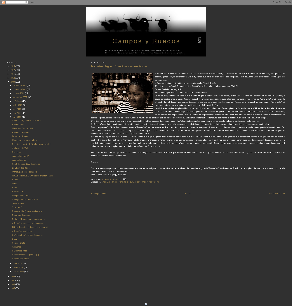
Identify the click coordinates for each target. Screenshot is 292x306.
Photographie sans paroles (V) (25, 255)
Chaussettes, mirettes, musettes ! (27, 120)
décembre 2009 (20, 85)
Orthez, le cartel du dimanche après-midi (30, 227)
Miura (14, 184)
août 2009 (17, 101)
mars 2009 (18, 263)
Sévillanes (16, 152)
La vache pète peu (20, 136)
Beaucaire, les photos (21, 215)
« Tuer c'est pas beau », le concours (28, 223)
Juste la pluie (18, 203)
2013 (12, 66)
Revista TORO (18, 191)
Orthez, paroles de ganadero (24, 172)
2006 (12, 284)
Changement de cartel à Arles (25, 199)
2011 (12, 74)
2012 (12, 70)
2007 (12, 280)
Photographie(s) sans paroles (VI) (27, 211)
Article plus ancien (276, 193)
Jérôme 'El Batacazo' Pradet (133, 182)
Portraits (154, 182)
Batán (14, 239)
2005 (12, 288)
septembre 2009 (20, 97)
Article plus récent (99, 193)
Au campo (16, 247)
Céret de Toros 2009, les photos (26, 164)
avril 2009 (17, 117)
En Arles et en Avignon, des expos (27, 235)
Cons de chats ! (19, 243)
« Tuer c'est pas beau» (22, 231)
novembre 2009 (20, 89)
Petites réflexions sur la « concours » (28, 219)
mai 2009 (17, 113)
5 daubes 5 (17, 207)
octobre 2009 (19, 93)
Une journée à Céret (21, 195)
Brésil (105, 182)
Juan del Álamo (19, 160)
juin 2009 (17, 109)
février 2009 (18, 267)
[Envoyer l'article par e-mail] (124, 179)
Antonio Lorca (18, 124)
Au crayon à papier (20, 132)
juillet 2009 (18, 105)
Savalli (15, 180)
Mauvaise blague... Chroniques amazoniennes (32, 176)
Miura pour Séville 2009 (22, 128)
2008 (12, 276)
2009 (12, 82)
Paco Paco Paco (19, 251)
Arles (14, 187)
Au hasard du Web (20, 148)
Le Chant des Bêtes (21, 168)
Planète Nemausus (20, 259)
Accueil (187, 193)
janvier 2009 (18, 271)
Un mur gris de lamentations (24, 140)
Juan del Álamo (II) (20, 156)
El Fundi (113, 182)
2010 (12, 78)
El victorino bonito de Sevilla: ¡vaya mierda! (31, 144)
